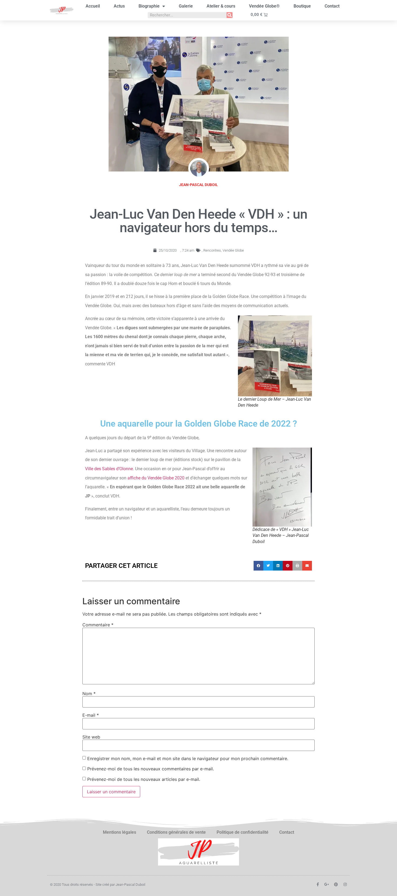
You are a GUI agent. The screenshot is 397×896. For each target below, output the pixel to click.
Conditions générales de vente (176, 832)
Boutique (302, 6)
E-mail (90, 715)
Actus (119, 6)
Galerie (186, 6)
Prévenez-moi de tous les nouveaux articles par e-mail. (143, 779)
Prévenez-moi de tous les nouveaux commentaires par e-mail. (150, 769)
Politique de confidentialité (242, 832)
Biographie (149, 6)
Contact (332, 6)
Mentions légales (119, 832)
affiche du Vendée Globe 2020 (155, 477)
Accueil (93, 6)
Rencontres (212, 250)
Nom (89, 693)
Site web (91, 737)
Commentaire (97, 625)
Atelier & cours (221, 6)
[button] (258, 566)
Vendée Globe (233, 250)
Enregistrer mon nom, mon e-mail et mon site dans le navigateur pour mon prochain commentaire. (187, 758)
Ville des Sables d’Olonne (109, 468)
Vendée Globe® (264, 6)
